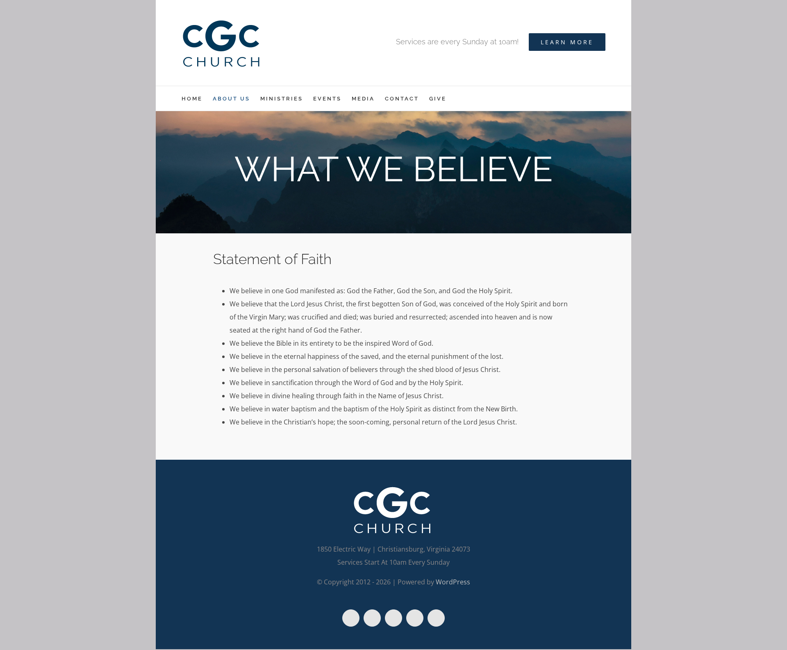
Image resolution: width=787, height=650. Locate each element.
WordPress (453, 581)
